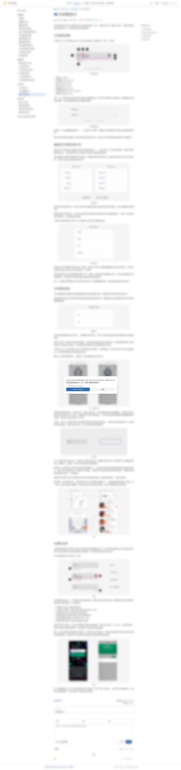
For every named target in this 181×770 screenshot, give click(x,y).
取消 (103, 389)
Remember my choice (76, 386)
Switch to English (78, 389)
